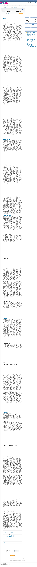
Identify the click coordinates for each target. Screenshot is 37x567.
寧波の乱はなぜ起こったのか (30, 35)
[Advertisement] (17, 3)
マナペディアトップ (2, 7)
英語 (7, 5)
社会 (12, 5)
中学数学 (25, 5)
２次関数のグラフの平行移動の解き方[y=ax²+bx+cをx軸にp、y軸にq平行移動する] (31, 46)
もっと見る (21, 539)
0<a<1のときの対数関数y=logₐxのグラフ (31, 41)
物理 (4, 563)
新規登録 (34, 0)
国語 (4, 5)
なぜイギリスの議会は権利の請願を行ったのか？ (9, 536)
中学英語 (22, 5)
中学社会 (28, 5)
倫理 (0, 563)
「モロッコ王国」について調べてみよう (31, 40)
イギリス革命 (15, 7)
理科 (15, 5)
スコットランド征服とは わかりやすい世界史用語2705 (10, 535)
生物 (3, 563)
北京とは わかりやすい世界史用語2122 (31, 34)
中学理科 (32, 5)
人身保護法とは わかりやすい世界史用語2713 (9, 532)
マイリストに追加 (13, 555)
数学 (9, 5)
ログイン (35, 0)
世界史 (5, 7)
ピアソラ (8, 13)
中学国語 (19, 5)
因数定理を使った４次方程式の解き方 (31, 44)
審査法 (4, 542)
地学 (5, 563)
